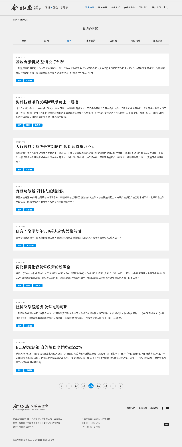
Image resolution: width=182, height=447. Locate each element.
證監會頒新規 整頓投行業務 (40, 61)
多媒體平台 (129, 7)
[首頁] (26, 6)
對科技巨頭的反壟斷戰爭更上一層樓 (47, 101)
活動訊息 (143, 7)
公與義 (113, 40)
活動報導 (135, 40)
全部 (24, 40)
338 (106, 385)
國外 (68, 40)
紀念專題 (157, 40)
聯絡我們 (143, 408)
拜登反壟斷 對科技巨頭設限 (40, 191)
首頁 (15, 19)
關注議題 (102, 7)
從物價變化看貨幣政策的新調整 (43, 266)
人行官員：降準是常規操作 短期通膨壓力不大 (55, 146)
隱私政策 (154, 408)
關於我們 (156, 7)
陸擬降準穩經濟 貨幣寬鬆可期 (42, 306)
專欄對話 (115, 7)
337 (98, 385)
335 (84, 385)
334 (76, 385)
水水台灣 (91, 40)
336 (91, 385)
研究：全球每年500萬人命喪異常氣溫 (48, 231)
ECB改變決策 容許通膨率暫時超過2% (49, 347)
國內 (46, 40)
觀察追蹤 (89, 7)
